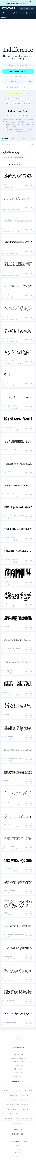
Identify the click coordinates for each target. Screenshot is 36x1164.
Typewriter (27, 98)
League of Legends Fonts (12, 1114)
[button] (27, 8)
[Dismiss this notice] (34, 2)
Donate (26, 116)
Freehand (17, 103)
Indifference (12, 122)
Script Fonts (6, 1090)
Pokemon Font (18, 1062)
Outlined (17, 98)
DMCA (18, 1156)
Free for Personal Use (13, 93)
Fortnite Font (18, 1076)
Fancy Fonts (17, 1090)
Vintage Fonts (18, 1100)
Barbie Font (18, 1073)
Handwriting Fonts (12, 1095)
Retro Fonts (30, 1100)
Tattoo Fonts (29, 1090)
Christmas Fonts (22, 1104)
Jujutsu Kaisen (18, 1065)
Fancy (27, 93)
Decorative (7, 98)
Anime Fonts (27, 1114)
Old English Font (7, 1119)
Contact (18, 1153)
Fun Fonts (10, 1104)
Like (14, 81)
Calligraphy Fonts (11, 1086)
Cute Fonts (25, 1095)
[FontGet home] (8, 8)
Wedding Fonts (11, 1109)
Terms (18, 1149)
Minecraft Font (18, 1054)
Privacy (18, 1145)
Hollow (7, 103)
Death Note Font (18, 1051)
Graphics (27, 103)
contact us (23, 3)
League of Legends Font (18, 1058)
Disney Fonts (18, 1123)
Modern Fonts (6, 1100)
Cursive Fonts (24, 1086)
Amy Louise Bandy (14, 116)
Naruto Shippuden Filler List (24, 1119)
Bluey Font (18, 1069)
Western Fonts (24, 1109)
